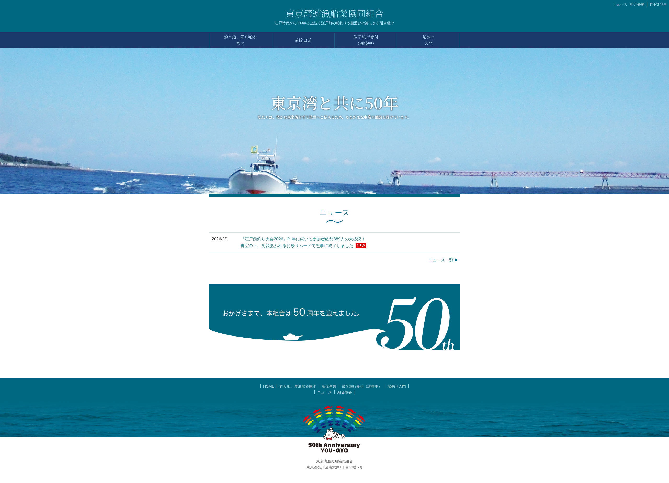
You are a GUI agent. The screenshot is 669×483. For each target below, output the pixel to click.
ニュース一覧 (440, 260)
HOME (268, 386)
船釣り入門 (397, 386)
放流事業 (329, 386)
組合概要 (637, 4)
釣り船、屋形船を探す (298, 386)
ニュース (620, 4)
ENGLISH (658, 4)
